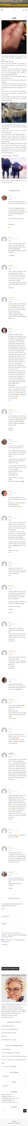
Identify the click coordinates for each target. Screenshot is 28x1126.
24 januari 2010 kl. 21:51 (13, 848)
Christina (11, 699)
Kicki (9, 789)
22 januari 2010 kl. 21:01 (13, 330)
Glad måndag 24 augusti (7, 1026)
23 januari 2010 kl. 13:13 (13, 518)
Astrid (10, 491)
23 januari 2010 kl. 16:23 (13, 624)
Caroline (11, 872)
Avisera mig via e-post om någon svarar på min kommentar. (12, 940)
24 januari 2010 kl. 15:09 (13, 755)
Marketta (11, 410)
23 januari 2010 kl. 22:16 (13, 679)
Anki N (10, 516)
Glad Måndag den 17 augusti (8, 1039)
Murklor (9, 1049)
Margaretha (12, 651)
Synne (10, 440)
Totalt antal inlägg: (6, 1100)
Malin (10, 237)
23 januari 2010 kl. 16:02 (13, 587)
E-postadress (5, 916)
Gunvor (10, 265)
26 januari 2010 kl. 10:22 (13, 873)
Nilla (9, 562)
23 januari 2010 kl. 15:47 (13, 563)
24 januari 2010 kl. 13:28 (13, 729)
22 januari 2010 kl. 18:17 (13, 197)
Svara (9, 199)
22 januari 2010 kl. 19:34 (13, 267)
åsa (9, 622)
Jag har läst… (4, 1036)
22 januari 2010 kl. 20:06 (13, 299)
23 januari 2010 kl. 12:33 (13, 441)
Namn (3, 908)
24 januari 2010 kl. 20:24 (13, 830)
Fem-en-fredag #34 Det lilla (8, 1032)
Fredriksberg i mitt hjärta (13, 1052)
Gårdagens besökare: (7, 1096)
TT (9, 678)
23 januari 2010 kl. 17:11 (13, 652)
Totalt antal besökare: (7, 1098)
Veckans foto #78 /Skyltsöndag (9, 1029)
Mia (9, 728)
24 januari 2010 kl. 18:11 (13, 791)
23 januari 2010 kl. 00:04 (13, 411)
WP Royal (17, 1123)
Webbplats (4, 923)
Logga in (14, 1121)
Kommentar (4, 944)
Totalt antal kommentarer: (8, 1102)
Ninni (9, 328)
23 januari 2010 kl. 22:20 (13, 701)
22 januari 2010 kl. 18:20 (13, 239)
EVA (9, 195)
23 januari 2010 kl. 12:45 (13, 493)
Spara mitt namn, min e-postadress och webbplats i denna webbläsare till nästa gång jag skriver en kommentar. (14, 934)
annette (10, 585)
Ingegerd (11, 298)
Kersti (10, 847)
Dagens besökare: (6, 1094)
